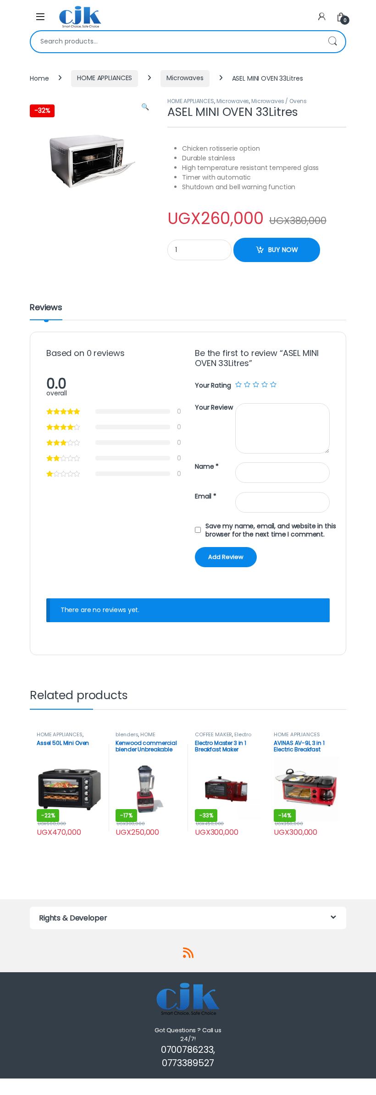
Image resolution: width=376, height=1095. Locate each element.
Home (39, 77)
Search (332, 41)
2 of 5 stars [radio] (247, 384)
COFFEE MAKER (213, 734)
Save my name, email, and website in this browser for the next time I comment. (270, 530)
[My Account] (322, 16)
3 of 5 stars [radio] (256, 384)
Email (205, 496)
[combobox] (175, 41)
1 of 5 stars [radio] (238, 384)
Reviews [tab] (46, 308)
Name (207, 466)
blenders (127, 734)
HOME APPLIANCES (104, 77)
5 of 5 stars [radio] (273, 384)
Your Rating (213, 385)
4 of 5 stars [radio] (264, 384)
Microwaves (185, 77)
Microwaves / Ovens (278, 101)
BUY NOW (283, 249)
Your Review (213, 407)
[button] (145, 107)
